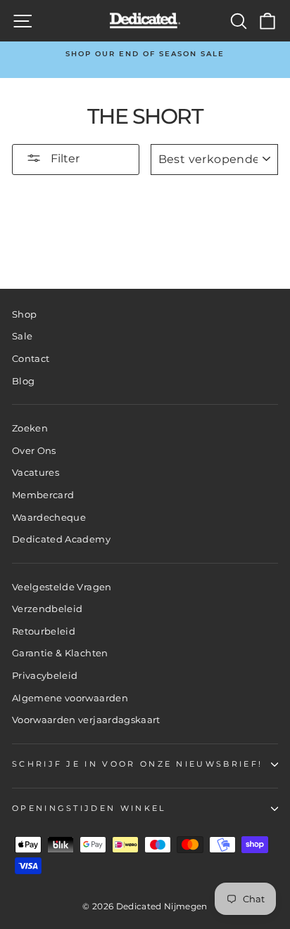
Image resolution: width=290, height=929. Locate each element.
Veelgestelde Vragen (62, 587)
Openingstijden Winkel (89, 808)
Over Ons (34, 451)
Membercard (43, 495)
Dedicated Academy (61, 539)
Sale (22, 336)
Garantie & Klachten (60, 653)
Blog (23, 381)
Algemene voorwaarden (70, 698)
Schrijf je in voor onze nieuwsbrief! (137, 764)
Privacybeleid (45, 675)
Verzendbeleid (47, 609)
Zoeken (30, 428)
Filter (64, 158)
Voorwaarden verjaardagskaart (86, 720)
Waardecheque (49, 517)
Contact (30, 358)
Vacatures (35, 472)
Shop (24, 314)
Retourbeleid (43, 631)
